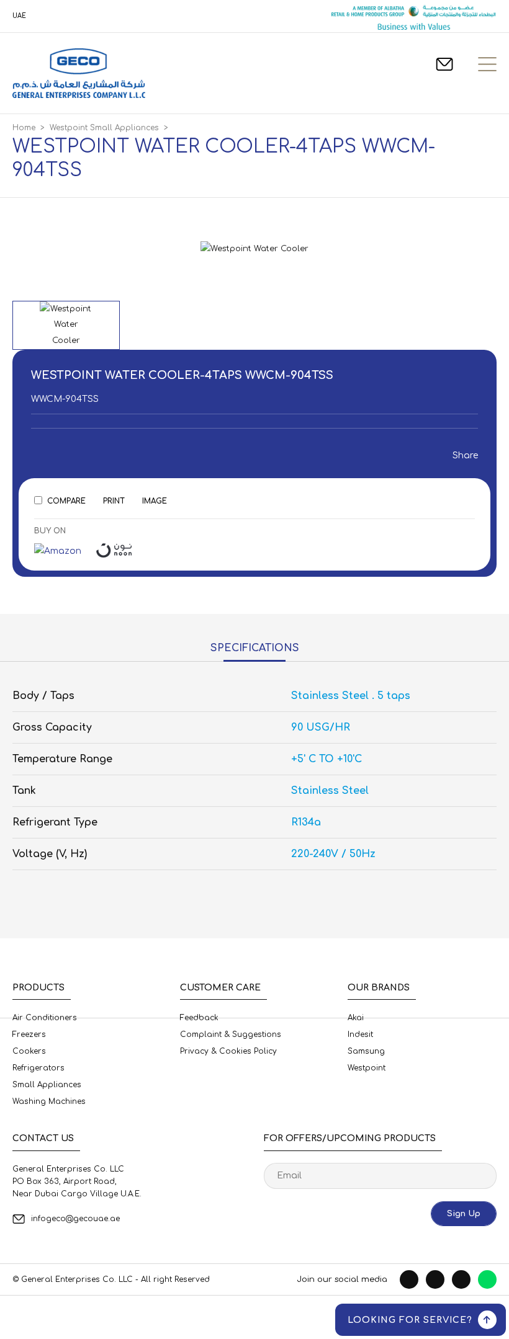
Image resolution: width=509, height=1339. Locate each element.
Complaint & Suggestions (230, 1034)
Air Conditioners (44, 1017)
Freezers (29, 1034)
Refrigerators (38, 1068)
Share (462, 455)
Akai (356, 1017)
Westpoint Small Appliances (104, 127)
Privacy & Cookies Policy (228, 1051)
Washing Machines (49, 1101)
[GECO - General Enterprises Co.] (78, 73)
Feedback (199, 1017)
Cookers (29, 1051)
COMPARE (66, 501)
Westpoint (366, 1068)
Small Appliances (46, 1084)
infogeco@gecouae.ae (75, 1218)
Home (23, 127)
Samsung (366, 1051)
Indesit (360, 1034)
